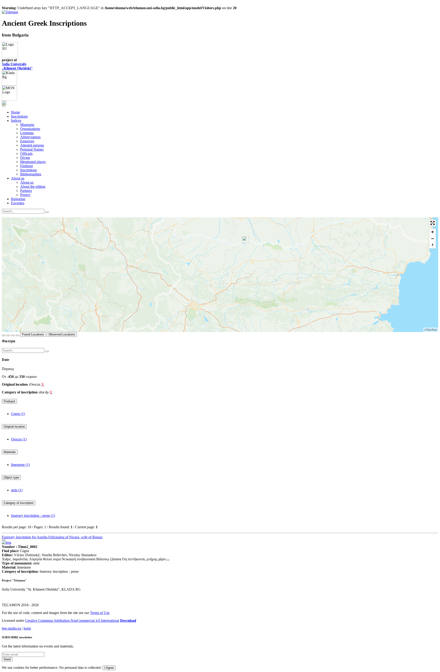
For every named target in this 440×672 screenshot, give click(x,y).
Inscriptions (19, 116)
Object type (11, 477)
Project (25, 195)
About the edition (32, 186)
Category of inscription (18, 503)
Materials (10, 452)
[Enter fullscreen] (432, 223)
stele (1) (16, 490)
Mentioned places (33, 162)
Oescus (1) (19, 439)
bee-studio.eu (11, 628)
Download (128, 620)
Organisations (30, 129)
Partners (26, 191)
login (27, 628)
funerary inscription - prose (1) (33, 515)
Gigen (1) (18, 414)
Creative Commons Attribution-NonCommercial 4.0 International (72, 620)
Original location (14, 426)
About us (26, 182)
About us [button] (17, 178)
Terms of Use (100, 613)
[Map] (220, 274)
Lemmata (27, 133)
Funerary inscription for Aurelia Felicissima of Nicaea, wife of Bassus (52, 537)
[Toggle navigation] (4, 106)
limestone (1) (20, 465)
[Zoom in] (432, 232)
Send (7, 659)
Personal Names (32, 149)
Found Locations (33, 334)
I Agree (109, 667)
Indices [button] (16, 120)
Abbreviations (30, 137)
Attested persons (32, 145)
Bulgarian (18, 199)
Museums (27, 125)
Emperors (27, 141)
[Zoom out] (432, 238)
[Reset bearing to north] (432, 245)
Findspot (26, 166)
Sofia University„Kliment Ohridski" (17, 66)
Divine (25, 158)
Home (15, 112)
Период (8, 369)
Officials (26, 153)
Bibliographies (30, 174)
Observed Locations (62, 334)
